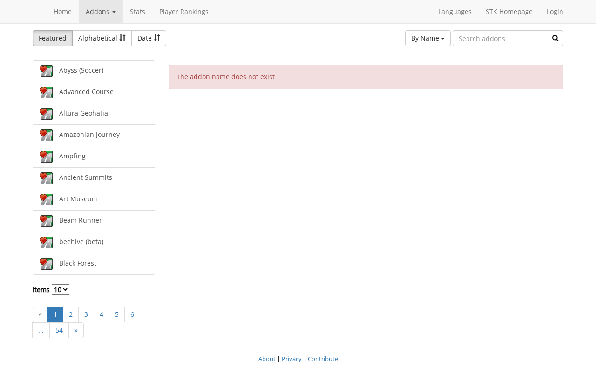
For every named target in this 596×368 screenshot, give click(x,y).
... (41, 330)
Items (42, 289)
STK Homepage (509, 11)
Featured (53, 38)
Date (145, 38)
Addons (98, 11)
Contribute (323, 358)
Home (63, 11)
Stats (137, 11)
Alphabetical (98, 38)
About (267, 358)
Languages (455, 11)
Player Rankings (184, 11)
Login (555, 11)
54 (59, 330)
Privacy (292, 358)
